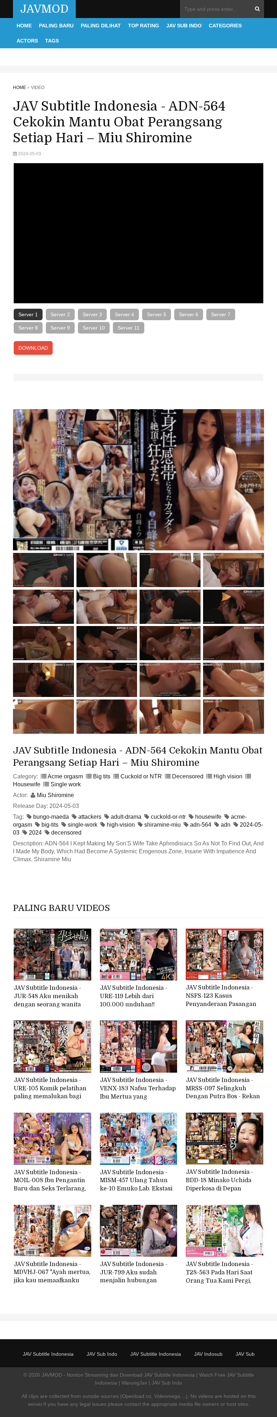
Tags (52, 41)
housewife (208, 817)
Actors (27, 41)
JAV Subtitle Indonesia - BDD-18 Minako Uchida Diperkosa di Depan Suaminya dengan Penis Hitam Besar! (220, 1188)
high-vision (121, 825)
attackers (89, 817)
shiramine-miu (162, 825)
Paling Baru (56, 25)
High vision (228, 776)
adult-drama (126, 817)
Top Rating (143, 25)
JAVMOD (44, 9)
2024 (35, 833)
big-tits (49, 825)
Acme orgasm (65, 776)
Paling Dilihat (101, 25)
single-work (82, 825)
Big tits (101, 776)
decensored (66, 833)
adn (225, 825)
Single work (65, 784)
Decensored (187, 776)
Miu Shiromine (55, 795)
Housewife (26, 784)
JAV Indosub (208, 1354)
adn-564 (200, 825)
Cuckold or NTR (141, 776)
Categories (225, 25)
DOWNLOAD (33, 348)
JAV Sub (245, 1354)
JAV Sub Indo (184, 25)
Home (24, 25)
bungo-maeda (51, 817)
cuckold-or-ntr (168, 817)
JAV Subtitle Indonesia (48, 1354)
